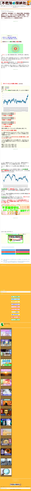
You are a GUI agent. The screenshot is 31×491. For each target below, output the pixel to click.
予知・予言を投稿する (15, 296)
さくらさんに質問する (15, 306)
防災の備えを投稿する (15, 309)
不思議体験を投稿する (15, 304)
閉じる (11, 35)
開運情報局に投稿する (15, 301)
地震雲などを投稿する (15, 299)
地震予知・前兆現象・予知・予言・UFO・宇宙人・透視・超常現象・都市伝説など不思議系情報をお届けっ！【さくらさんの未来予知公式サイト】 (16, 486)
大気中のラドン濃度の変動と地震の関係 (9, 37)
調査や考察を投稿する (15, 314)
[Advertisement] (15, 27)
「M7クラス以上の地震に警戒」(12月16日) (9, 38)
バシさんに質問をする (15, 319)
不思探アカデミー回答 (15, 317)
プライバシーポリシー (15, 479)
